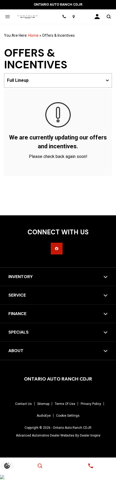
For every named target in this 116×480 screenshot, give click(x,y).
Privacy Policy (91, 404)
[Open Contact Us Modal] (90, 466)
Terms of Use (65, 404)
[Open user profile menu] (97, 16)
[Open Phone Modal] (64, 16)
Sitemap (43, 404)
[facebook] (57, 248)
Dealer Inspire (90, 435)
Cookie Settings (68, 416)
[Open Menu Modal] (7, 16)
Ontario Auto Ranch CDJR (72, 428)
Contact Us (23, 404)
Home (33, 35)
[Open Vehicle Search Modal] (108, 16)
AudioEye (44, 416)
